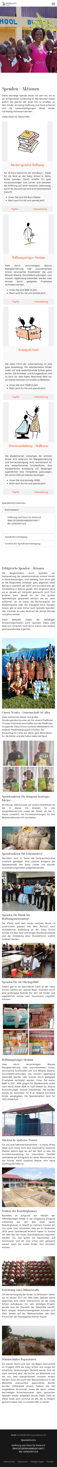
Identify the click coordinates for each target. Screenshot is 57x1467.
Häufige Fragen (37, 1461)
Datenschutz (9, 1461)
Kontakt (50, 1461)
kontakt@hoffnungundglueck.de (31, 1435)
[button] (28, 510)
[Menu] (53, 4)
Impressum (22, 1461)
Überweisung (40, 209)
